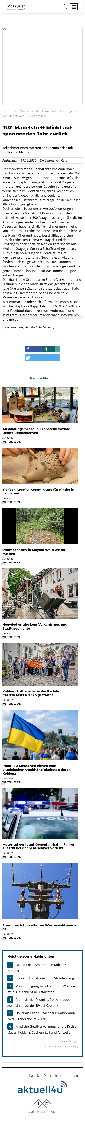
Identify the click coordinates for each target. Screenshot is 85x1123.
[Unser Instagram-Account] (46, 1103)
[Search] (65, 8)
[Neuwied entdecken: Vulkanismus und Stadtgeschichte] (40, 593)
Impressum (73, 1075)
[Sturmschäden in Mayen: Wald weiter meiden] (40, 526)
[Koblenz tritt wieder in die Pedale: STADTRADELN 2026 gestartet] (40, 664)
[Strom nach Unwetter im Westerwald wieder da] (40, 891)
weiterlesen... (12, 441)
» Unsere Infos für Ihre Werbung (61, 1046)
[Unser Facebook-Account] (38, 1103)
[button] (33, 349)
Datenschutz (52, 1075)
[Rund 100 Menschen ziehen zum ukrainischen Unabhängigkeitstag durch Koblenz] (40, 734)
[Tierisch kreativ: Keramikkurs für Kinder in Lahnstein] (40, 465)
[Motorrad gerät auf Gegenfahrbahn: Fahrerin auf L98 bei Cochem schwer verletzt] (40, 813)
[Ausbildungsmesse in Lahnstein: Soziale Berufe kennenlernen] (40, 405)
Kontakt (34, 1075)
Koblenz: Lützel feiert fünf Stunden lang (45, 978)
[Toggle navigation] (74, 6)
